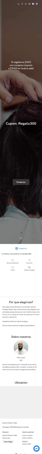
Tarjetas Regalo (29, 270)
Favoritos (29, 263)
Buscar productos (13, 263)
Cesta (13, 270)
